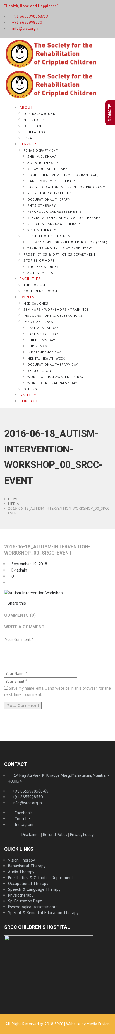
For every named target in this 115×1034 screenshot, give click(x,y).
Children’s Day (41, 340)
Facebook (21, 812)
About (26, 107)
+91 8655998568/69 (30, 791)
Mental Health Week (46, 358)
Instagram (22, 824)
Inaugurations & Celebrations (53, 315)
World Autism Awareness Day (55, 377)
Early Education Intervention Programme (67, 187)
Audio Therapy (21, 871)
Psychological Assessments (54, 211)
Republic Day (39, 370)
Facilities (30, 278)
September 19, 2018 (27, 564)
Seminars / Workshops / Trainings (56, 309)
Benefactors (35, 132)
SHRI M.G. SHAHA (42, 156)
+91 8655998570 (26, 22)
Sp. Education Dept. (25, 901)
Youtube (20, 818)
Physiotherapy (41, 205)
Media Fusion (98, 1023)
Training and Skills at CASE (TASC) (60, 248)
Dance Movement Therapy (51, 181)
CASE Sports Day (43, 334)
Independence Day (44, 352)
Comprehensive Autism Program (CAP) (63, 175)
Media (13, 503)
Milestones (34, 120)
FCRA (27, 138)
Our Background (39, 114)
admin (21, 570)
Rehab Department (40, 150)
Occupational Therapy (48, 199)
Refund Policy (55, 834)
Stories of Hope (38, 260)
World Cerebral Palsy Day (52, 383)
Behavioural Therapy (47, 169)
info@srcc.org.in (25, 28)
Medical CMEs (35, 303)
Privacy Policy (82, 834)
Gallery (28, 394)
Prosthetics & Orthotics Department (59, 254)
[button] (15, 603)
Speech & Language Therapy (54, 224)
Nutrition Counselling (49, 193)
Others (30, 389)
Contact (29, 401)
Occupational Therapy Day (52, 364)
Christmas (37, 346)
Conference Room (40, 291)
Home (13, 498)
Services (29, 144)
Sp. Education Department (48, 236)
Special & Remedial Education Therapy (63, 218)
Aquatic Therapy (43, 162)
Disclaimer (30, 834)
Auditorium (34, 285)
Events (27, 297)
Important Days (38, 322)
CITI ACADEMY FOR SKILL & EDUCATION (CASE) (67, 242)
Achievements (40, 273)
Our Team (32, 126)
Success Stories (43, 266)
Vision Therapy (41, 230)
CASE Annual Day (43, 328)
